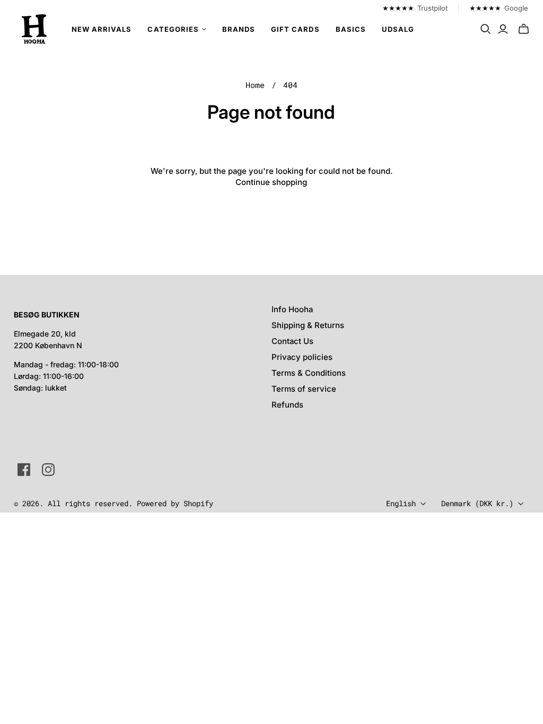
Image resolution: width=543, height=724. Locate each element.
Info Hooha (292, 309)
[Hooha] (34, 29)
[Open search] (485, 29)
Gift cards (295, 29)
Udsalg (398, 29)
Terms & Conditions (309, 373)
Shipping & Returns (308, 325)
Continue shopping (271, 182)
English (401, 503)
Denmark (477, 503)
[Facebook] (23, 469)
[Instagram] (48, 469)
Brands (238, 29)
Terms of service (304, 389)
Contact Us (292, 341)
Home (255, 85)
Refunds (287, 405)
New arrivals (102, 29)
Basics (351, 29)
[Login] (503, 29)
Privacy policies (302, 357)
